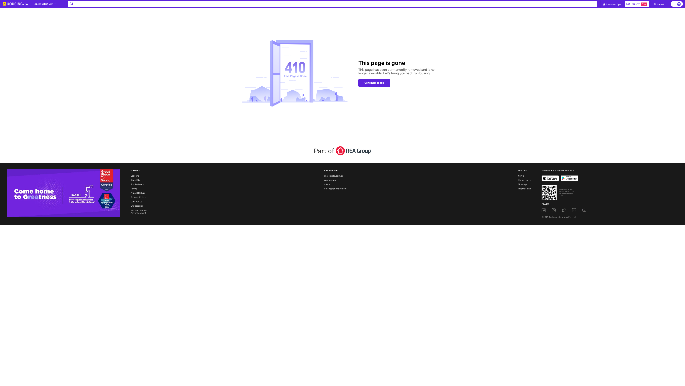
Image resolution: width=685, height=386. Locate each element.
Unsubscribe (137, 206)
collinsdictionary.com (335, 188)
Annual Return (138, 193)
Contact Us (136, 201)
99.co (327, 184)
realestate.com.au (333, 176)
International (525, 188)
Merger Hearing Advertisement (139, 211)
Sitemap (522, 184)
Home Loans (524, 180)
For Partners (137, 184)
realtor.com (330, 180)
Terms (134, 188)
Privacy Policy (138, 197)
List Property (636, 4)
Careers (135, 176)
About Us (135, 180)
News (521, 176)
